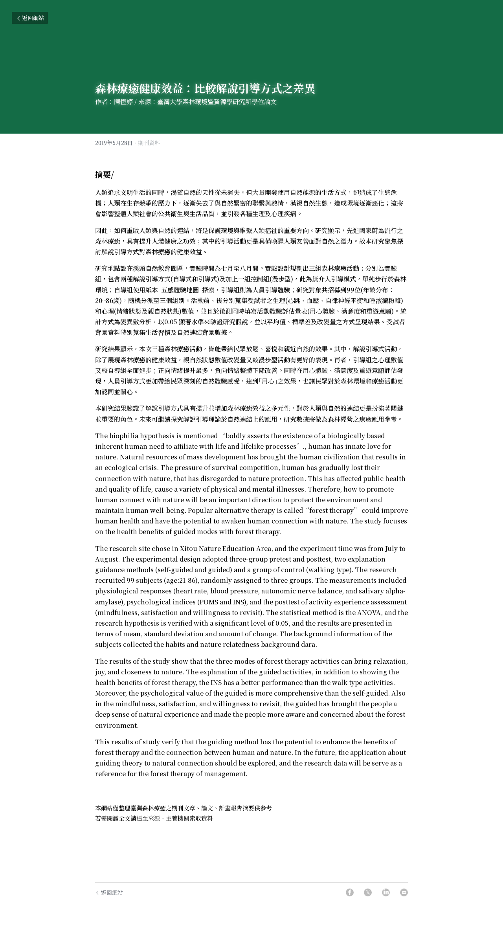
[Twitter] (368, 892)
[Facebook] (350, 892)
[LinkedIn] (386, 892)
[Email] (404, 892)
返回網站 (33, 18)
